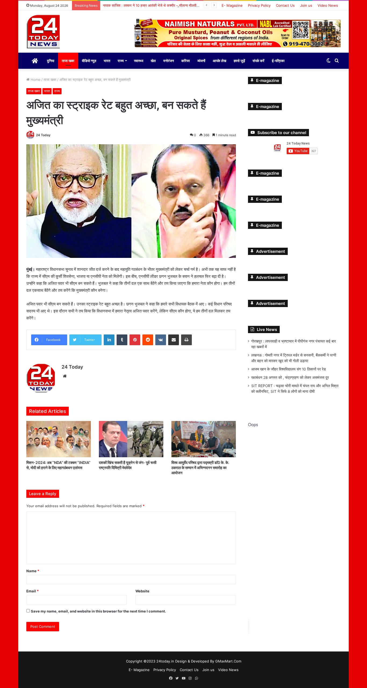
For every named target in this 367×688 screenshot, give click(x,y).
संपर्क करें (258, 60)
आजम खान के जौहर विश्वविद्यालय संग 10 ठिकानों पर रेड (288, 368)
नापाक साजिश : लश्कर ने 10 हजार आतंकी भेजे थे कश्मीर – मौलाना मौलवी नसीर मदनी (157, 5)
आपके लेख (219, 60)
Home (35, 79)
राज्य (121, 60)
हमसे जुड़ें (239, 60)
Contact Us (285, 5)
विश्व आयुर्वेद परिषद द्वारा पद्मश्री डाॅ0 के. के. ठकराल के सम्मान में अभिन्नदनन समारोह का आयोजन (200, 467)
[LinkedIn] (109, 339)
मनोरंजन (168, 60)
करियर (185, 60)
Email (32, 590)
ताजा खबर (68, 60)
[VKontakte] (160, 339)
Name (32, 570)
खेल (153, 60)
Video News (328, 5)
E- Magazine (232, 5)
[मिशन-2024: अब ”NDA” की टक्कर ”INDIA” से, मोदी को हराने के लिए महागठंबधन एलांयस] (58, 438)
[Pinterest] (134, 339)
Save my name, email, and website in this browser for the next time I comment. (98, 610)
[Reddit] (147, 339)
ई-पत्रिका (278, 60)
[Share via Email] (173, 339)
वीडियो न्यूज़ (89, 60)
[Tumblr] (122, 339)
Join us (306, 5)
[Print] (186, 339)
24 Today (43, 134)
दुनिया (50, 60)
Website (142, 590)
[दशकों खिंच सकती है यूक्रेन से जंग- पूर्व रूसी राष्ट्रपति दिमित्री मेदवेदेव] (131, 438)
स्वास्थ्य (138, 60)
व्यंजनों (201, 60)
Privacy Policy (259, 5)
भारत (107, 60)
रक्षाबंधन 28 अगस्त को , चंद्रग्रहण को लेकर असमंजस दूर (290, 377)
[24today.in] (43, 32)
